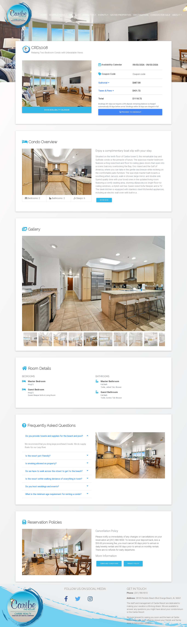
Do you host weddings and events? (42, 486)
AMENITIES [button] (88, 14)
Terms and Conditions (109, 563)
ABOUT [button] (176, 14)
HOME (43, 14)
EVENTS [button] (102, 14)
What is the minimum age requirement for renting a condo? (53, 494)
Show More (104, 200)
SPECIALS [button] (74, 14)
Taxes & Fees (105, 90)
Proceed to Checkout (131, 112)
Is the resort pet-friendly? (38, 456)
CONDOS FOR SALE (160, 14)
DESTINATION (140, 14)
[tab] (56, 436)
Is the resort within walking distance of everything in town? (53, 479)
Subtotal (103, 82)
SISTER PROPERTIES (120, 14)
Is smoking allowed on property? (41, 463)
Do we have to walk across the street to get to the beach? (54, 471)
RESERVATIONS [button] (57, 14)
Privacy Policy (133, 563)
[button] (33, 283)
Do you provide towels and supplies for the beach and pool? (54, 436)
